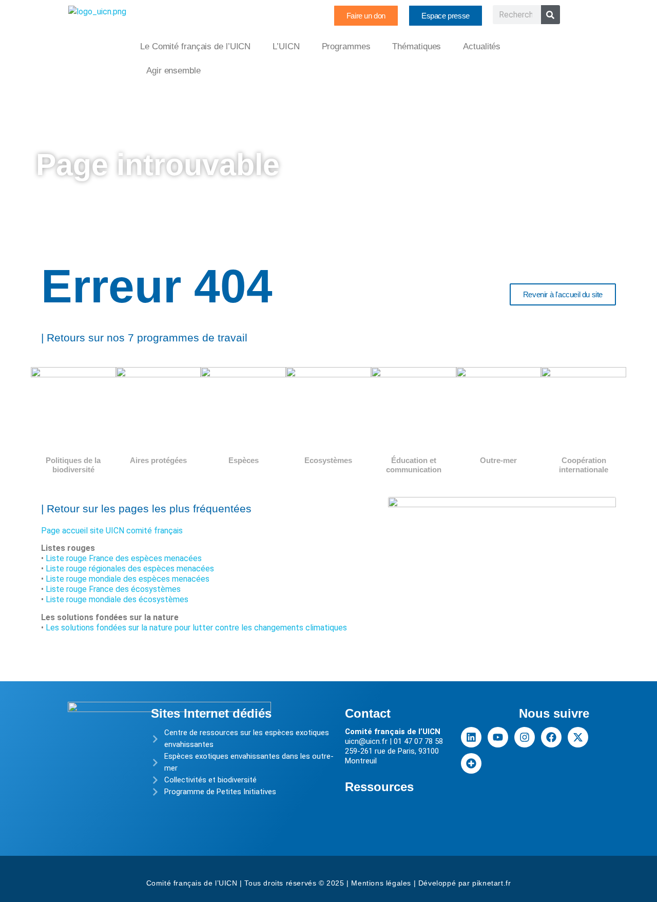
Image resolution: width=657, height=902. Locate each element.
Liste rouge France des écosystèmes (113, 589)
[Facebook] (551, 737)
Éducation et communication (413, 465)
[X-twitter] (578, 737)
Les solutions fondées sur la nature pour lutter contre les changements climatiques (196, 627)
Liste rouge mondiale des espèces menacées (127, 579)
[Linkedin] (471, 737)
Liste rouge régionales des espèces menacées (130, 568)
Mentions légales (381, 883)
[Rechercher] (550, 14)
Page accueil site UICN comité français (112, 530)
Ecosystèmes (328, 460)
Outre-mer (498, 460)
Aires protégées (158, 460)
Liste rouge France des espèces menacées (124, 558)
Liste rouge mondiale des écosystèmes (117, 599)
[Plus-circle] (471, 763)
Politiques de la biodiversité (73, 465)
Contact (368, 713)
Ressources (379, 787)
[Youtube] (498, 737)
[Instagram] (524, 737)
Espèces (243, 460)
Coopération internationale (583, 465)
